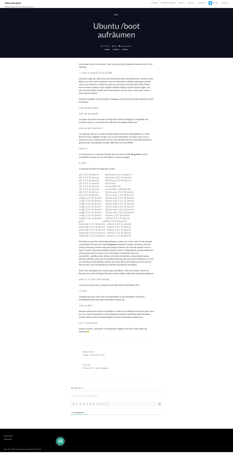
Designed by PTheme (34, 449)
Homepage (154, 3)
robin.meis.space (13, 3)
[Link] (100, 403)
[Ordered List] (87, 403)
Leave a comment (126, 46)
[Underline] (80, 403)
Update (125, 49)
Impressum (8, 439)
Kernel (107, 49)
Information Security (168, 3)
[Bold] (73, 403)
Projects (182, 3)
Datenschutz (8, 436)
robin (115, 46)
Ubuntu (116, 49)
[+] (107, 404)
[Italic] (77, 403)
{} (104, 404)
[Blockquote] (94, 403)
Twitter (215, 3)
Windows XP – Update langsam (95, 366)
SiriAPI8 (190, 3)
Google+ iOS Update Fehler (94, 353)
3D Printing (201, 3)
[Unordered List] (90, 403)
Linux (116, 15)
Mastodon (224, 3)
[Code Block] (97, 403)
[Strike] (83, 403)
